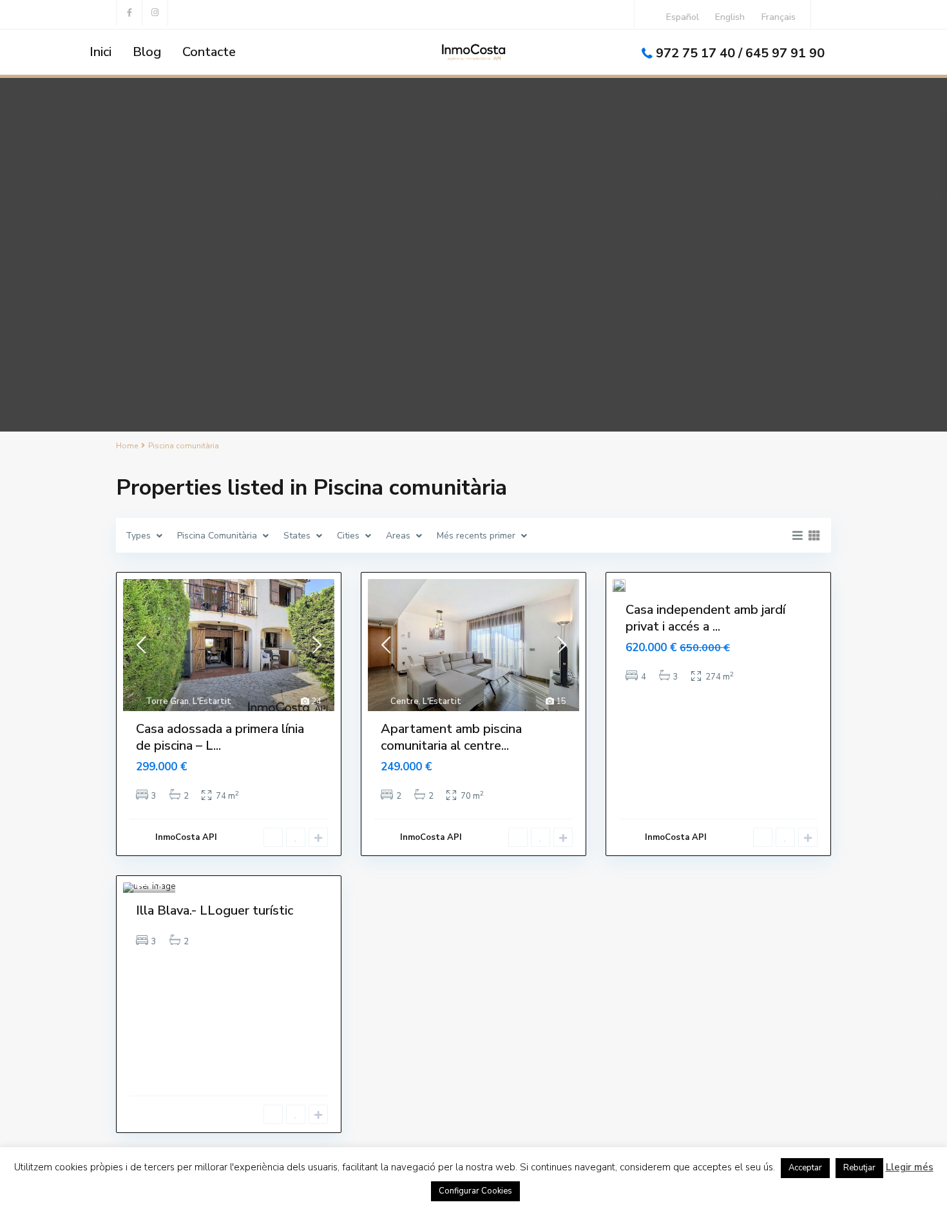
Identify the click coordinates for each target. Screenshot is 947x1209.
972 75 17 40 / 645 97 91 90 (740, 53)
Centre (404, 701)
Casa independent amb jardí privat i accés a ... (705, 618)
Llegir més (909, 1167)
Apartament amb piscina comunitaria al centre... (451, 737)
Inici (100, 52)
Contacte (209, 52)
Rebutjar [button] (859, 1168)
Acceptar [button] (805, 1168)
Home (127, 446)
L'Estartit (212, 701)
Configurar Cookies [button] (475, 1191)
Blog (147, 52)
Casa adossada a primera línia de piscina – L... (220, 737)
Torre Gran (167, 701)
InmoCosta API (186, 837)
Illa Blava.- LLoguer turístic (214, 910)
